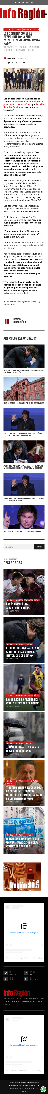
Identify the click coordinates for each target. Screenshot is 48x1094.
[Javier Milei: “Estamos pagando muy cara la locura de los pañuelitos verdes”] (20, 484)
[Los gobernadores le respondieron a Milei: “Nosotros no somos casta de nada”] (24, 80)
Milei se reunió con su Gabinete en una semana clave (24, 403)
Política (36, 29)
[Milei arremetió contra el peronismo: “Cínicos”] (20, 517)
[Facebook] (15, 2)
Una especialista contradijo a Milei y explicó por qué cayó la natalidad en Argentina (22, 434)
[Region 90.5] (22, 876)
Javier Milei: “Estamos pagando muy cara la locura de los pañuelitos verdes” (23, 499)
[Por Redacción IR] (4, 58)
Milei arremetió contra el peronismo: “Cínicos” (22, 531)
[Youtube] (27, 2)
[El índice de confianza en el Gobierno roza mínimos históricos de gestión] (20, 356)
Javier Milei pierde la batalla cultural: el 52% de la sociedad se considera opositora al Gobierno (23, 467)
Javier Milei (19, 302)
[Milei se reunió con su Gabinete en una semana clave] (20, 389)
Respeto (12, 305)
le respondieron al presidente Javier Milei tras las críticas (23, 103)
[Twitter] (23, 2)
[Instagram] (19, 2)
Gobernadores (11, 302)
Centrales (8, 29)
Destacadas (17, 29)
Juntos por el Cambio (30, 302)
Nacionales (27, 29)
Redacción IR (11, 58)
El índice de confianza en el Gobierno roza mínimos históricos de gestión (23, 371)
